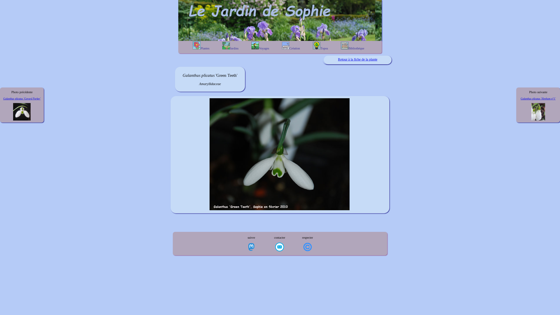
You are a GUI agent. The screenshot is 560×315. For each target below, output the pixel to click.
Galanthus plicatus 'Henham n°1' (538, 98)
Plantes (205, 48)
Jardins (234, 48)
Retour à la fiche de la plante (357, 59)
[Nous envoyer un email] (279, 247)
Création (294, 48)
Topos (324, 48)
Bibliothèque (356, 48)
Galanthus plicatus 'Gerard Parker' (22, 98)
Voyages (264, 48)
